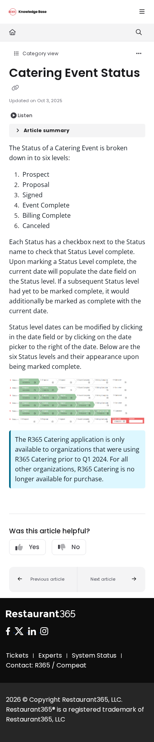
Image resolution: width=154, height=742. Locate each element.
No (75, 547)
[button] (43, 579)
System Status (94, 655)
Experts (50, 655)
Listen (25, 115)
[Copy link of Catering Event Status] (15, 88)
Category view (39, 53)
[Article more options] (139, 53)
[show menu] (141, 12)
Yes (34, 547)
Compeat (71, 665)
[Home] (27, 11)
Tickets (17, 655)
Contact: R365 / (31, 665)
